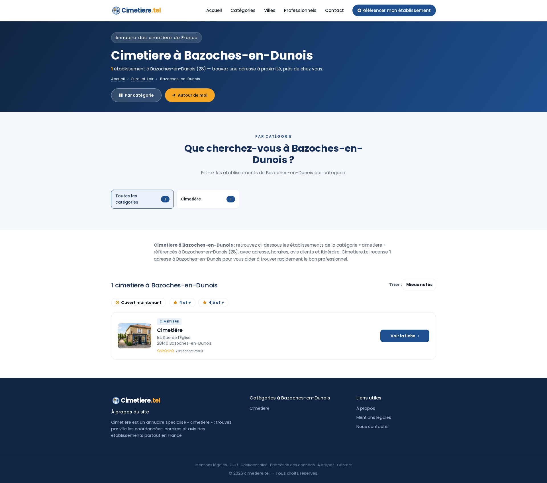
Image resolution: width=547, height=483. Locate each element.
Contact (334, 10)
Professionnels (300, 10)
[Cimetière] (134, 335)
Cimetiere (141, 10)
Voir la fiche (403, 336)
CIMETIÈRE (169, 321)
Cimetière (169, 330)
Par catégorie (139, 95)
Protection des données (292, 465)
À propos (365, 408)
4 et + (185, 302)
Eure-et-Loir (142, 79)
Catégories (243, 10)
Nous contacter (372, 426)
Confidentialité (254, 465)
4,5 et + (216, 302)
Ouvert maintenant (141, 302)
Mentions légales (373, 417)
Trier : (396, 284)
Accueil (214, 10)
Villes (269, 10)
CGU (234, 465)
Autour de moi (192, 95)
